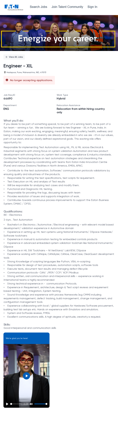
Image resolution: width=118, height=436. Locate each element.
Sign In (92, 7)
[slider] (16, 404)
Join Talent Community (67, 7)
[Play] (7, 404)
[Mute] (31, 404)
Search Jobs (38, 7)
